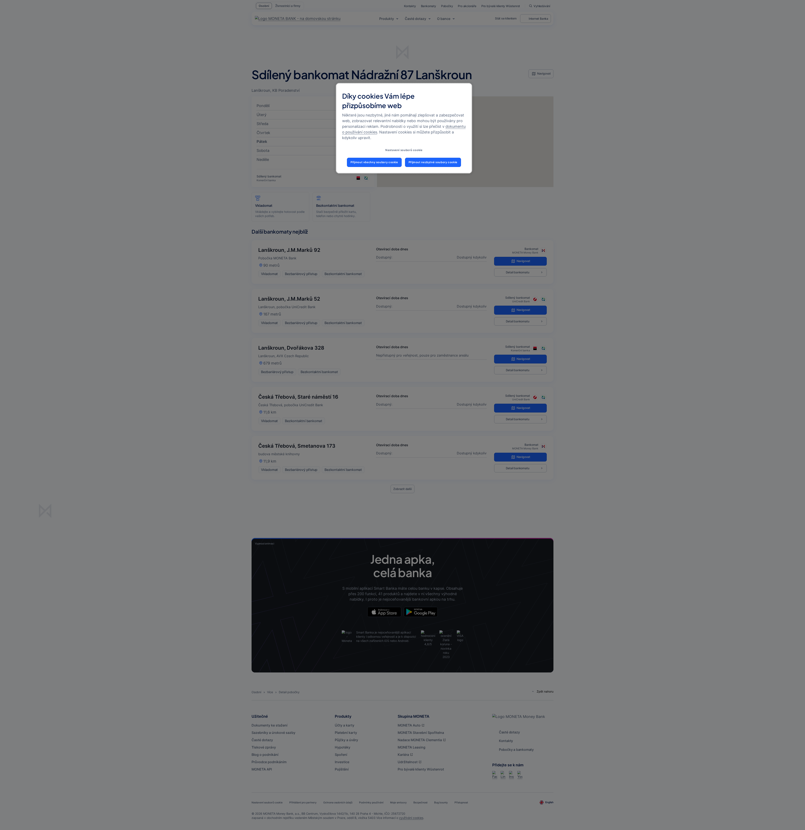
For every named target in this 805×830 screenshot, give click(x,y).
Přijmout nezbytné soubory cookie (433, 162)
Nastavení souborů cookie (403, 150)
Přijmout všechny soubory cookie (374, 162)
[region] (404, 128)
